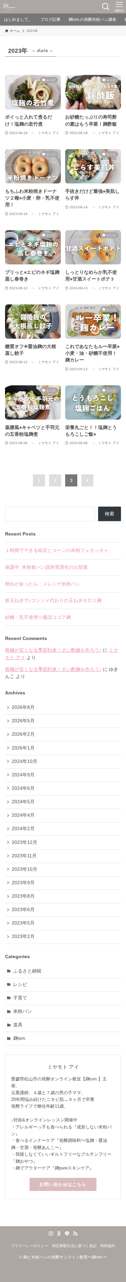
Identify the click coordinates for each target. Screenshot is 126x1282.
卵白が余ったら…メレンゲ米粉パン (42, 584)
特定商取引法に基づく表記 (74, 1246)
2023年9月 (23, 882)
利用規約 (107, 1246)
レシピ (20, 984)
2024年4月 (23, 815)
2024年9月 (23, 774)
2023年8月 (23, 896)
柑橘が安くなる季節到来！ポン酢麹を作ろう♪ (53, 650)
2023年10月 (24, 869)
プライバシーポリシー (29, 1246)
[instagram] (51, 1234)
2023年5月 (23, 923)
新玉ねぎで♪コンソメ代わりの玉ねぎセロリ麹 (53, 600)
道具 (18, 1024)
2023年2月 (23, 936)
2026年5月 (23, 720)
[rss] (75, 1234)
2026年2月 (23, 734)
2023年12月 (24, 842)
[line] (67, 1234)
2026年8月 (23, 707)
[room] (59, 1234)
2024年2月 (23, 828)
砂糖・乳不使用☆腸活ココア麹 (38, 617)
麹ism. (20, 1038)
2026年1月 (23, 748)
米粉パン (22, 1011)
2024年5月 (23, 801)
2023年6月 (23, 909)
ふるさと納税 (27, 971)
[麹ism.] (10, 6)
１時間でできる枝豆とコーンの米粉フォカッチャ (57, 550)
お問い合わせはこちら (62, 1184)
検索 (109, 513)
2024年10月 (24, 761)
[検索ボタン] (106, 6)
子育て (20, 997)
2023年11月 (24, 855)
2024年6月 (23, 788)
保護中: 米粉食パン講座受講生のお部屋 (46, 567)
